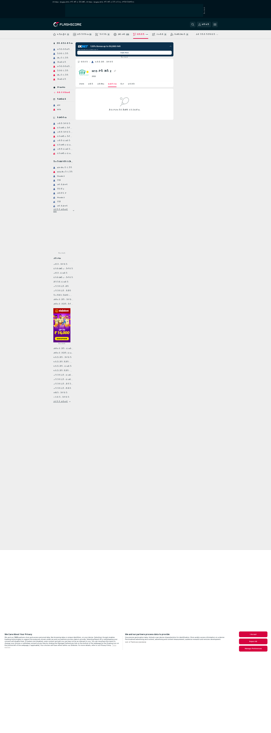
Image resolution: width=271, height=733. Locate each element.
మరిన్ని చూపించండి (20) (60, 210)
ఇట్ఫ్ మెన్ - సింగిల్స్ (104, 62)
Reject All (253, 641)
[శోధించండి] (193, 24)
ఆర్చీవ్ (131, 84)
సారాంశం (81, 84)
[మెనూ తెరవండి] (215, 24)
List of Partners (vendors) (135, 642)
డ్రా (122, 84)
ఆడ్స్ (90, 84)
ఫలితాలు (100, 84)
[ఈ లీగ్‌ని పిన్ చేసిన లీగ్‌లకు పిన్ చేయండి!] (115, 71)
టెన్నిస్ (84, 62)
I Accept (253, 634)
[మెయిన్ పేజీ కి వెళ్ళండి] (72, 24)
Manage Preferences (253, 649)
